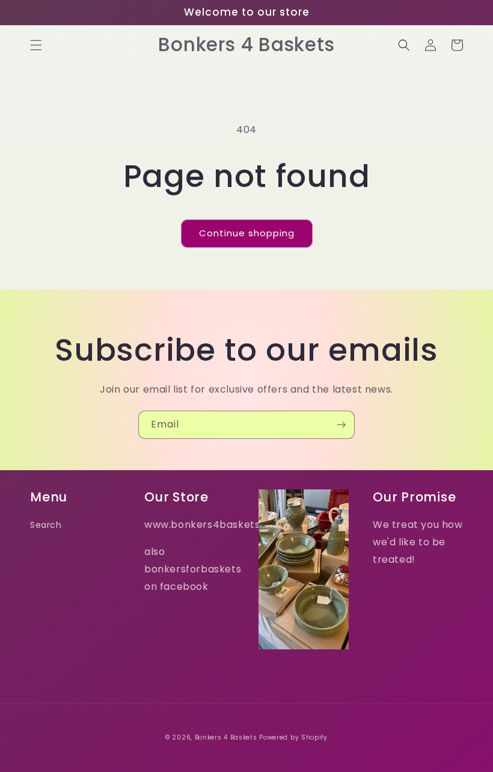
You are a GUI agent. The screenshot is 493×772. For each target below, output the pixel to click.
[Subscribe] (341, 425)
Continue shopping (247, 233)
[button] (36, 45)
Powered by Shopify (293, 737)
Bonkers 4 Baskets (226, 737)
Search (46, 525)
